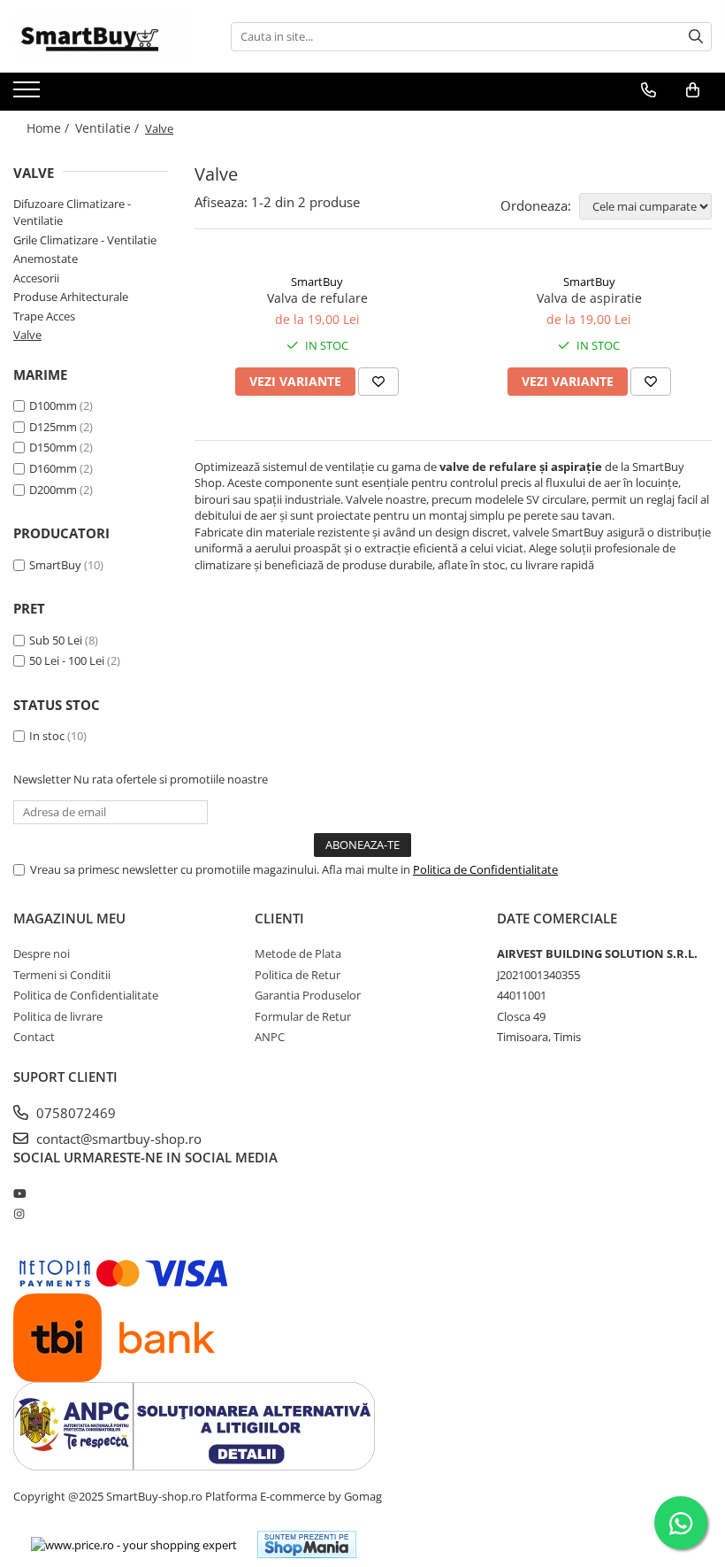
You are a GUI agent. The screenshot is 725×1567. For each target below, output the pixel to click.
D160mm (53, 468)
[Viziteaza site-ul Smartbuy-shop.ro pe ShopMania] (306, 1544)
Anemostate (45, 258)
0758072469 (74, 1113)
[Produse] (28, 94)
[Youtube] (19, 1193)
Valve (27, 335)
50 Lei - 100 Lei (66, 660)
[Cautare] (696, 36)
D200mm (53, 490)
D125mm (53, 427)
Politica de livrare (58, 1016)
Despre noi (41, 953)
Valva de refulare (317, 297)
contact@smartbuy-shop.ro (117, 1138)
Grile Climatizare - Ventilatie (84, 240)
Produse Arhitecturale (70, 297)
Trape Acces (44, 316)
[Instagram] (19, 1214)
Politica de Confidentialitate (485, 869)
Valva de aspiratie (589, 297)
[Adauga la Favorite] (378, 381)
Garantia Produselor (308, 995)
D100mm (53, 405)
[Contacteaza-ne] (648, 90)
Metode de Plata (298, 953)
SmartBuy (55, 565)
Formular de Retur (303, 1016)
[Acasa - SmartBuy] (101, 36)
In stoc (47, 736)
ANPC (270, 1037)
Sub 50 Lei (55, 640)
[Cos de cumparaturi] (693, 90)
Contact (34, 1037)
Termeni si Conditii (62, 975)
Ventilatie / (108, 128)
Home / (49, 128)
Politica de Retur (297, 975)
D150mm (53, 447)
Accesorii (36, 278)
